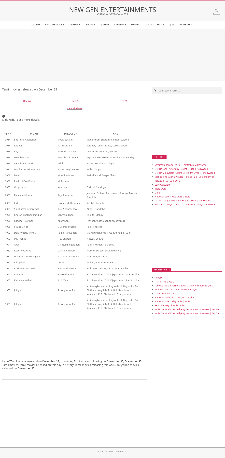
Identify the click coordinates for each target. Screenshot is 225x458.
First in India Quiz (164, 281)
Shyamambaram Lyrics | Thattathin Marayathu (181, 164)
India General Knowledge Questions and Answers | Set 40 (187, 309)
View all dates (74, 108)
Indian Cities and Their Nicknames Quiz (176, 289)
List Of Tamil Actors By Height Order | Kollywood (181, 168)
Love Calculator (163, 184)
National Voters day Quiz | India (172, 196)
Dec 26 (123, 101)
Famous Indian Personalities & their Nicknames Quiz (184, 285)
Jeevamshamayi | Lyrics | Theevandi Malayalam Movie (185, 204)
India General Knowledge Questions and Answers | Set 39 (187, 313)
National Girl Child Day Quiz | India (174, 297)
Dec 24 (27, 101)
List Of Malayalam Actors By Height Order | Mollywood (185, 172)
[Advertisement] (101, 55)
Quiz (157, 192)
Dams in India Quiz (165, 293)
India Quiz (160, 188)
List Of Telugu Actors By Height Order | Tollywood (182, 200)
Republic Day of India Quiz (169, 305)
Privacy (158, 277)
